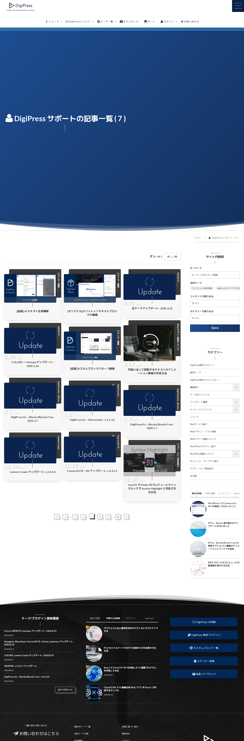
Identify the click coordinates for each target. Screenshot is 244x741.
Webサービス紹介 (198, 424)
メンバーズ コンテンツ (201, 409)
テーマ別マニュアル (200, 394)
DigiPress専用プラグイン (202, 365)
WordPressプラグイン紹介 (203, 446)
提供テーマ (195, 372)
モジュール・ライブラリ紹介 (204, 461)
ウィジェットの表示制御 (202, 288)
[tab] (196, 493)
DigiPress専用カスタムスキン (204, 380)
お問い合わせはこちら (39, 733)
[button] (204, 621)
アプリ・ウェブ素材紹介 (202, 468)
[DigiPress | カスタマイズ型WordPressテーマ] (20, 5)
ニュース (194, 417)
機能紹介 (194, 387)
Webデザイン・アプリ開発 (203, 431)
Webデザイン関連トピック (203, 439)
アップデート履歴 (198, 402)
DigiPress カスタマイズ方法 (229, 288)
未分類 (193, 476)
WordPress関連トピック (202, 454)
